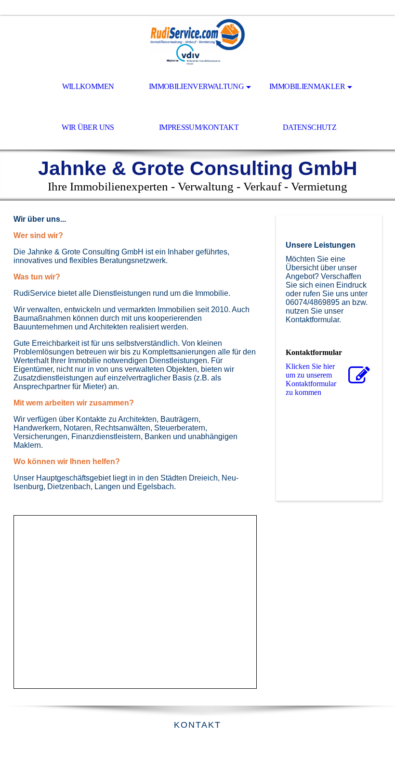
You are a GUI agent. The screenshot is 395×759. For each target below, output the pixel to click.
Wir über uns (88, 127)
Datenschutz (309, 127)
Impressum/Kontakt (198, 127)
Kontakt (197, 725)
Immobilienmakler (307, 86)
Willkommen (88, 86)
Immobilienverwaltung (196, 86)
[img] (197, 41)
